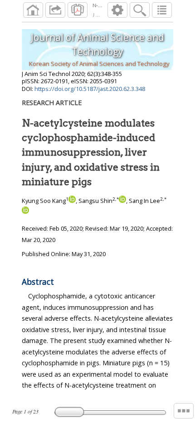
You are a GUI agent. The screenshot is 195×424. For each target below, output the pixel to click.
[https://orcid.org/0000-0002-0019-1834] (25, 211)
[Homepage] (33, 10)
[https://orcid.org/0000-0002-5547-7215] (72, 201)
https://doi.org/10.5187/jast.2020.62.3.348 (89, 89)
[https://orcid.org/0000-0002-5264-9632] (122, 201)
